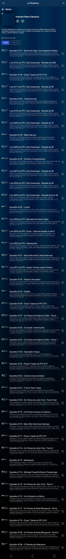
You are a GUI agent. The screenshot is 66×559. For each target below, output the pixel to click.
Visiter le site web (9, 38)
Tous (5, 43)
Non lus (15, 43)
